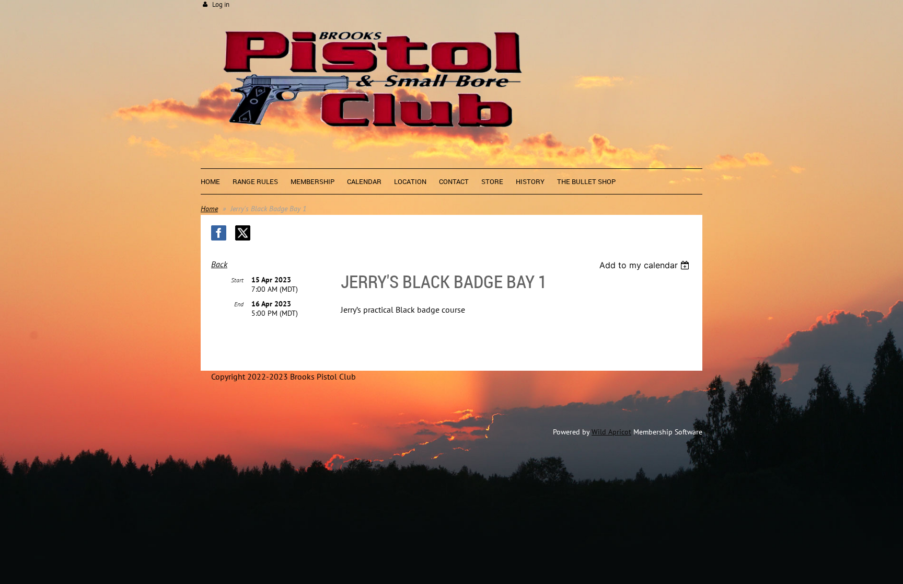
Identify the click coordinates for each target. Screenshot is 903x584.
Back (219, 264)
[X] (242, 233)
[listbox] (645, 265)
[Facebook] (218, 233)
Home (209, 208)
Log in (220, 4)
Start (237, 280)
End (239, 304)
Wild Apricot (611, 432)
